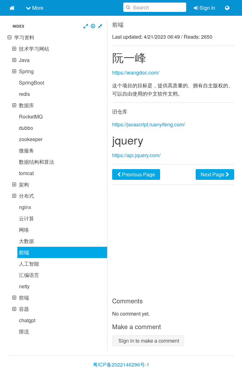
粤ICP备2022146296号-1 (121, 364)
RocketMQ (31, 116)
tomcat (26, 173)
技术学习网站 (34, 48)
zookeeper (31, 139)
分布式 (26, 195)
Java (24, 59)
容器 (24, 308)
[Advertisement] (173, 241)
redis (24, 93)
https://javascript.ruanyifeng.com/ (148, 124)
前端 (24, 252)
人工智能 (29, 263)
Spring (26, 71)
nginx (25, 207)
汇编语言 (29, 274)
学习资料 (24, 37)
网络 (24, 229)
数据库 (26, 105)
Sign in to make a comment (148, 340)
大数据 (26, 241)
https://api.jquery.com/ (136, 155)
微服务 (26, 150)
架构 (24, 184)
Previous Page (138, 174)
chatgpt (27, 320)
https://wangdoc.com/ (135, 72)
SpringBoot (31, 82)
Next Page (213, 174)
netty (24, 286)
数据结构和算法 (36, 161)
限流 (24, 331)
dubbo (26, 127)
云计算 (26, 218)
